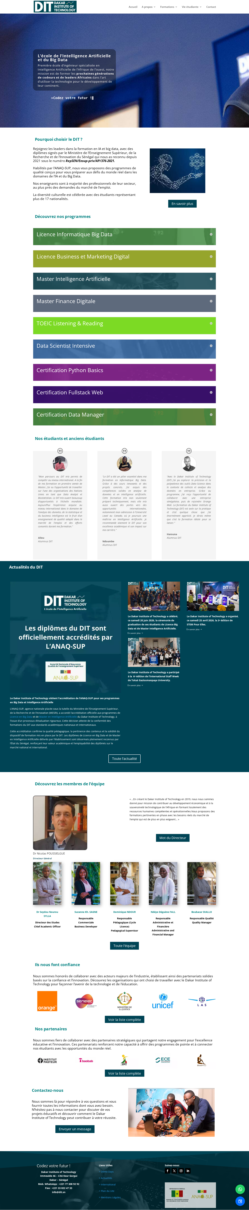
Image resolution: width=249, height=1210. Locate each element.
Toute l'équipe (124, 945)
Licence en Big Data (21, 716)
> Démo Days (106, 1171)
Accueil (133, 7)
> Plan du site (106, 1191)
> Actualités (105, 1178)
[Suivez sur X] (174, 1171)
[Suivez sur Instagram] (181, 1171)
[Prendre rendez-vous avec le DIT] (240, 1201)
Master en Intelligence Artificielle (58, 716)
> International (107, 1184)
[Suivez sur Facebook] (167, 1171)
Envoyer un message (75, 1129)
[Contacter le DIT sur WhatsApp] (240, 1189)
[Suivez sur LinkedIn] (188, 1171)
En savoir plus (182, 203)
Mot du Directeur (172, 838)
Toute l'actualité (124, 758)
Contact (211, 7)
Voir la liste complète (124, 1019)
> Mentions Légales (110, 1197)
